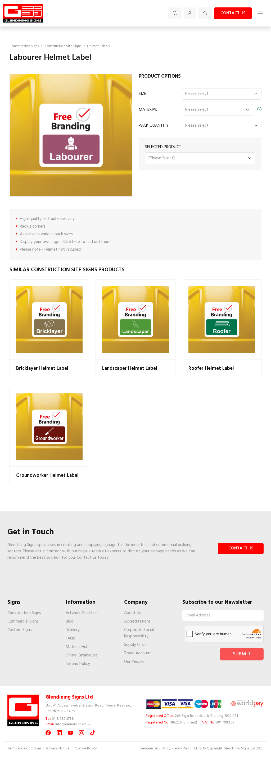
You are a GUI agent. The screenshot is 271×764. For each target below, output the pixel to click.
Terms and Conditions (24, 748)
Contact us (232, 13)
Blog (70, 621)
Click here (71, 241)
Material (148, 109)
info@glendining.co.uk (73, 724)
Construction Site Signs (63, 46)
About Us (132, 613)
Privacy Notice (58, 748)
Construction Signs (24, 46)
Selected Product (163, 147)
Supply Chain (135, 645)
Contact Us (240, 548)
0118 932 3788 (63, 719)
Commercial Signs (23, 621)
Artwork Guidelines (83, 613)
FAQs (70, 638)
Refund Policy (78, 664)
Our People (134, 662)
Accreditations (137, 621)
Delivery (73, 630)
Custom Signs (19, 630)
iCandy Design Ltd (185, 748)
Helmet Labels (98, 46)
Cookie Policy (86, 748)
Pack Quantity (154, 125)
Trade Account (137, 653)
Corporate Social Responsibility (139, 633)
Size (142, 94)
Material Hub (77, 647)
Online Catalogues (82, 655)
